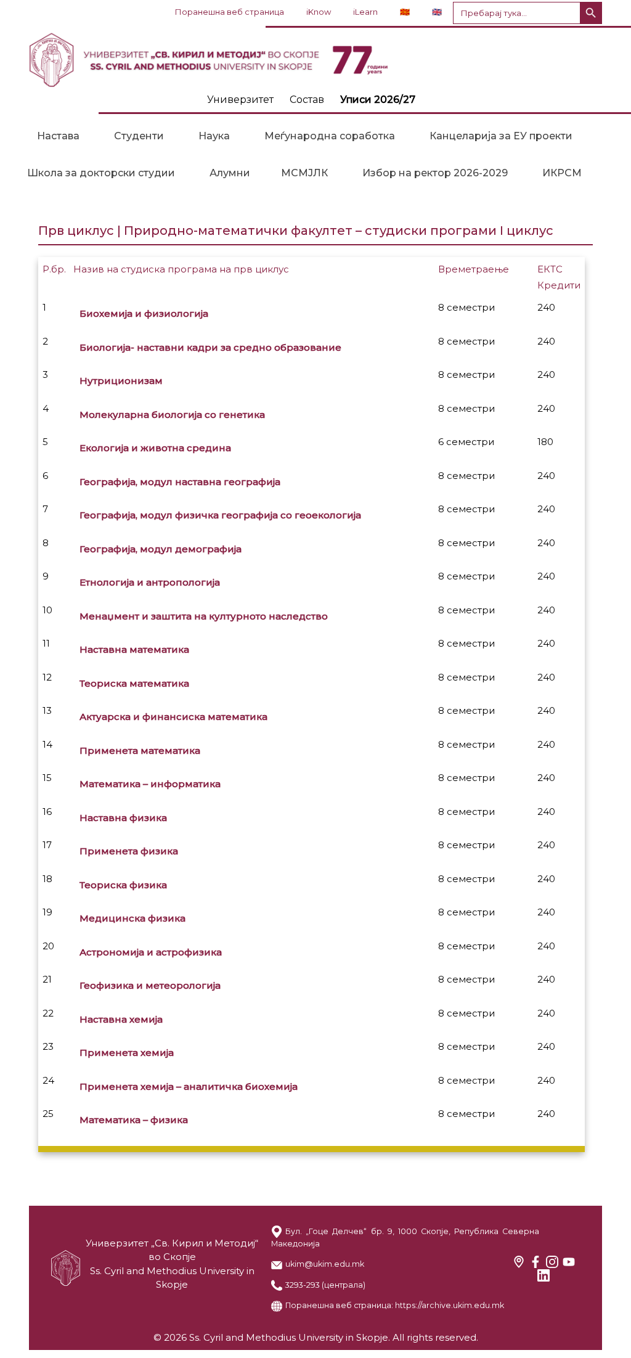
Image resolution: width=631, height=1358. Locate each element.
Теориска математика (134, 683)
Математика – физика (133, 1120)
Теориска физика (123, 885)
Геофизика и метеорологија (150, 985)
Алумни (230, 173)
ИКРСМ (562, 173)
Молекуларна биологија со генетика (172, 414)
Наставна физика (123, 818)
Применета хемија (126, 1052)
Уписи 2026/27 (377, 99)
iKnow (318, 12)
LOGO (315, 60)
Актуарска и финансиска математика (173, 716)
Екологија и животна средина (155, 448)
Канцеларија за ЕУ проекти (500, 136)
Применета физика (128, 851)
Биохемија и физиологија (143, 313)
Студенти (139, 136)
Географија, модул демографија (160, 549)
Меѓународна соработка (329, 136)
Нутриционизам (121, 381)
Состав (307, 99)
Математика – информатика (150, 784)
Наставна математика (134, 649)
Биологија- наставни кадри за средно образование (210, 347)
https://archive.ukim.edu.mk (449, 1305)
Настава (58, 136)
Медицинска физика (132, 918)
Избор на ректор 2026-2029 (435, 173)
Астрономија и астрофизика (150, 952)
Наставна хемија (121, 1019)
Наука (214, 136)
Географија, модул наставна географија (179, 482)
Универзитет (240, 99)
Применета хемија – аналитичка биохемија (188, 1086)
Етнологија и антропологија (149, 582)
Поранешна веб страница (229, 12)
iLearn (365, 12)
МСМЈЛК (304, 173)
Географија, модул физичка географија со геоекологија (220, 515)
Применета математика (139, 750)
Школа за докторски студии (101, 173)
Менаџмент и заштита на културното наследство (203, 616)
